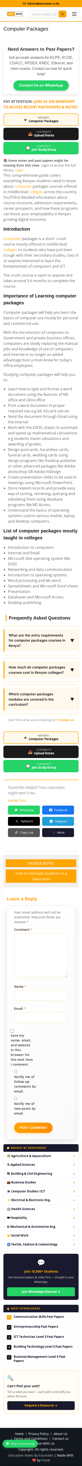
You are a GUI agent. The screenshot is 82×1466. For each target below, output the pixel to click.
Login (19, 170)
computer (23, 186)
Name (20, 986)
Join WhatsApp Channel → (41, 1292)
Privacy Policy (38, 1433)
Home (19, 1433)
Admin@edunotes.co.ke (43, 4)
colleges (36, 191)
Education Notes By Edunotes (30, 1455)
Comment (23, 929)
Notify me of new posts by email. (25, 1108)
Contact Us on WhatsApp (41, 85)
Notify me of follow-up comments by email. (25, 1084)
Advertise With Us (41, 1443)
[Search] (62, 14)
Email (20, 1008)
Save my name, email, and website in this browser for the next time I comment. (22, 1050)
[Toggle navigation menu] (74, 14)
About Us (60, 1433)
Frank (45, 1460)
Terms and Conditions (31, 1438)
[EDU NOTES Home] (15, 14)
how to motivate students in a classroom (41, 876)
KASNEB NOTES (41, 863)
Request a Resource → (41, 1405)
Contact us (66, 720)
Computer (12, 238)
